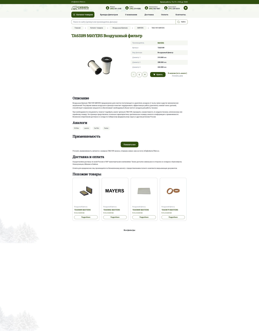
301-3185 (115, 9)
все (129, 144)
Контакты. (181, 14)
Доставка (149, 14)
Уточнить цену (177, 76)
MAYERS (161, 43)
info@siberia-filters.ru (151, 151)
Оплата (164, 14)
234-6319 (174, 9)
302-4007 (154, 9)
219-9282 (135, 9)
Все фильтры (129, 230)
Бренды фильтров (109, 14)
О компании (131, 14)
